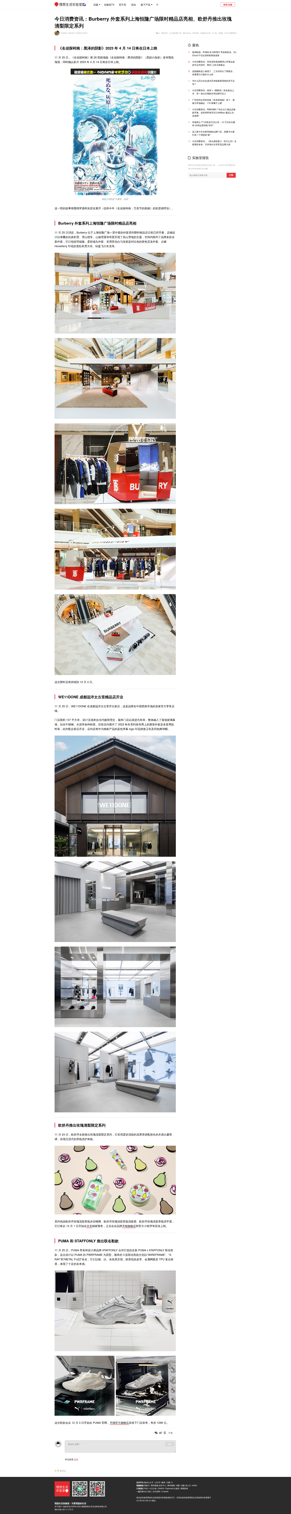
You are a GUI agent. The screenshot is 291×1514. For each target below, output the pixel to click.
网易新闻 (184, 1488)
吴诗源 (64, 33)
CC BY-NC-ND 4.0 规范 (146, 1500)
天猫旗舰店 (129, 1226)
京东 (89, 1226)
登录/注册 (227, 4)
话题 (95, 4)
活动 (133, 4)
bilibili (194, 1485)
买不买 (122, 4)
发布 (170, 1444)
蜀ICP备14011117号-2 (64, 1509)
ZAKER (161, 1488)
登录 (76, 1459)
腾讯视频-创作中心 (158, 1485)
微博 (163, 1482)
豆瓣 (168, 1482)
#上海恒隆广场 (175, 33)
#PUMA (195, 33)
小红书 (157, 1482)
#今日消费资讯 (230, 33)
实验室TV (109, 4)
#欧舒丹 (164, 33)
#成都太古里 (205, 33)
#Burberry (187, 33)
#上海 (214, 33)
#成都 (220, 33)
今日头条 (153, 1488)
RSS (146, 1488)
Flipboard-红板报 (172, 1488)
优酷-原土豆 (186, 1485)
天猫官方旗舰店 (119, 1422)
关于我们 (58, 1506)
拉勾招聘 (156, 1491)
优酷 (178, 1485)
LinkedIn (165, 1491)
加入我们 (147, 1491)
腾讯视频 (171, 1485)
